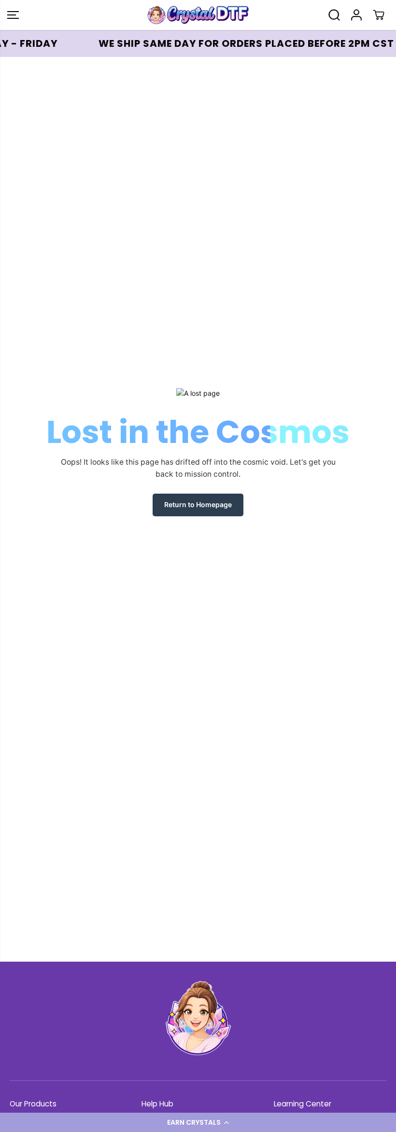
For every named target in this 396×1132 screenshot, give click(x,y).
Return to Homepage (198, 504)
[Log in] (356, 15)
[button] (198, 1122)
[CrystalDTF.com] (195, 15)
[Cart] (378, 15)
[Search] (334, 15)
